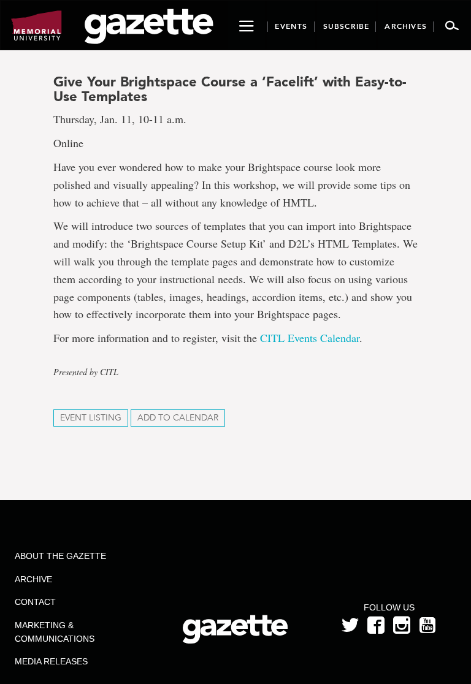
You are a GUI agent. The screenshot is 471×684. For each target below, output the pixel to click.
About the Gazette (60, 556)
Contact (35, 602)
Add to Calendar (177, 417)
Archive (33, 579)
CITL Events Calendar (308, 337)
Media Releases (51, 661)
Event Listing (90, 417)
